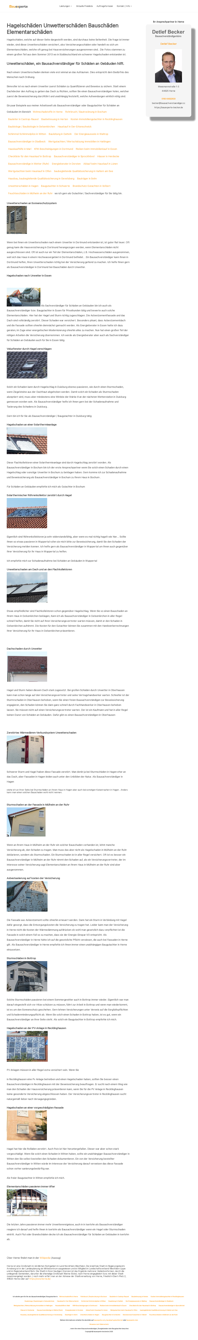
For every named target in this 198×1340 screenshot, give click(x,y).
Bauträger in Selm (87, 178)
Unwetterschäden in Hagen (23, 186)
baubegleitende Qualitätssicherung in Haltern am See (83, 171)
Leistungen (64, 6)
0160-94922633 (168, 99)
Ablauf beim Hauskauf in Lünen (100, 163)
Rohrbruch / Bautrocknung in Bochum (86, 111)
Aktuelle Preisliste (84, 6)
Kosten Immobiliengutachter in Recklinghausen (96, 119)
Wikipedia (45, 1257)
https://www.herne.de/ (40, 1279)
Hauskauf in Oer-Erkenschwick (74, 126)
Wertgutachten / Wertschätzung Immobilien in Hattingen (79, 141)
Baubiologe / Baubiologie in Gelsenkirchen (31, 126)
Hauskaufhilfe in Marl (19, 149)
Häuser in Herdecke (108, 156)
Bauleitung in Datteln (60, 134)
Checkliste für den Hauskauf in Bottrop (29, 156)
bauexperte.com (99, 1320)
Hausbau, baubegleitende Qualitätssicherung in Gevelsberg (41, 178)
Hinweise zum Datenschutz (99, 1324)
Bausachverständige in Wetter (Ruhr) (28, 163)
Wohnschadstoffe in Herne (47, 111)
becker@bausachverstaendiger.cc (168, 103)
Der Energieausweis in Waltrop (91, 134)
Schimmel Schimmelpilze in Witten (27, 134)
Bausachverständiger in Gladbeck (27, 141)
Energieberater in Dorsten (66, 163)
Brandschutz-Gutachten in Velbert (91, 186)
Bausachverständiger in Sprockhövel (74, 156)
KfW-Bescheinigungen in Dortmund (53, 149)
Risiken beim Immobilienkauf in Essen (96, 149)
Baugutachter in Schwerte (55, 186)
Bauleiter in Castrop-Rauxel (23, 119)
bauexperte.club (132, 1320)
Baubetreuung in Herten (54, 119)
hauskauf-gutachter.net (114, 1320)
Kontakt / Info (123, 6)
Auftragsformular (105, 6)
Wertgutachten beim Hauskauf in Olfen (29, 171)
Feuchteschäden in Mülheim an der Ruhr (30, 193)
